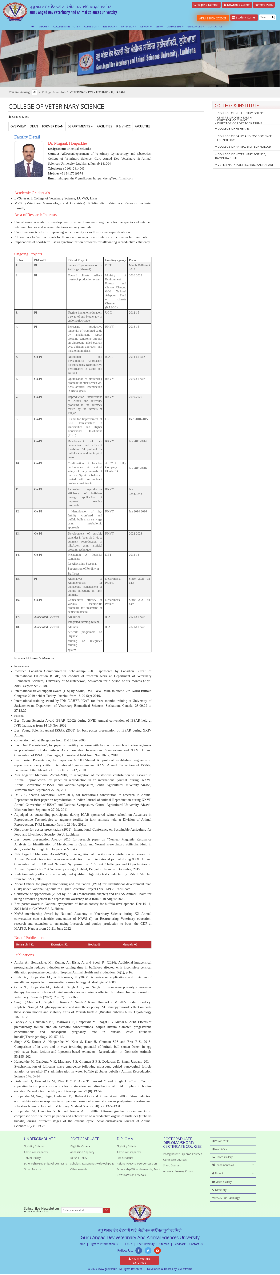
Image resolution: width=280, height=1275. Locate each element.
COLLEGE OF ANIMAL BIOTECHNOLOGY (244, 146)
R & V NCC (123, 126)
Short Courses (172, 1165)
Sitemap (164, 1244)
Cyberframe (185, 1269)
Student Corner (245, 17)
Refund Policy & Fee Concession (137, 1163)
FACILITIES (104, 126)
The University (145, 1244)
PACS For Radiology (227, 1198)
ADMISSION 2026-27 (212, 18)
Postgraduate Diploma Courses (182, 1154)
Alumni (218, 1173)
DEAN (34, 126)
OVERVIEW (18, 126)
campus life (174, 26)
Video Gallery (223, 1182)
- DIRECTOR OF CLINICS (231, 120)
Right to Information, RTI (105, 1244)
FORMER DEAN (52, 126)
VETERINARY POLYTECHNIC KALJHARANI (245, 164)
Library (145, 26)
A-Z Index (220, 1149)
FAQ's (128, 1244)
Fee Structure (125, 1158)
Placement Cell (224, 1164)
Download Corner (238, 4)
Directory (220, 1190)
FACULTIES (142, 126)
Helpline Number (207, 4)
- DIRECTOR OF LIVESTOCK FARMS (238, 123)
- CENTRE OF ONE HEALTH (233, 117)
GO (106, 1210)
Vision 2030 (221, 1141)
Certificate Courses (175, 1159)
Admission (91, 26)
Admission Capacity (36, 1152)
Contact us (196, 1244)
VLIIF (158, 26)
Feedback (180, 1244)
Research (109, 26)
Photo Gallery (224, 1157)
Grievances (194, 26)
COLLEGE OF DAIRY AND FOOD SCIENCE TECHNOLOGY (243, 138)
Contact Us (215, 26)
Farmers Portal (263, 4)
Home (81, 1244)
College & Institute (65, 26)
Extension (128, 26)
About (43, 26)
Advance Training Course (178, 1171)
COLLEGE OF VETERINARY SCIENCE (241, 113)
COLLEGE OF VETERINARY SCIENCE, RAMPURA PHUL (240, 156)
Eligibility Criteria (34, 1146)
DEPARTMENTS (79, 126)
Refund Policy (32, 1158)
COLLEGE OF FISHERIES (233, 128)
